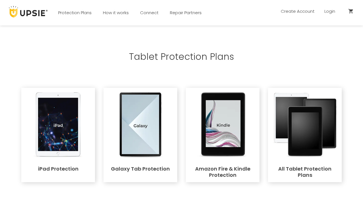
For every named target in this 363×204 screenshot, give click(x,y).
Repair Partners (186, 13)
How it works (116, 13)
